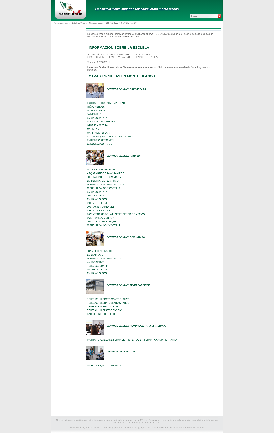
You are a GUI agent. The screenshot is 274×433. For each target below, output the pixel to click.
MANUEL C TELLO (97, 269)
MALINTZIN (93, 129)
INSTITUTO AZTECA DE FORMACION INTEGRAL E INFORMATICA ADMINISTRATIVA (132, 340)
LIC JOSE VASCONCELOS (101, 169)
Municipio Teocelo (96, 23)
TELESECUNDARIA (97, 266)
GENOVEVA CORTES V (99, 144)
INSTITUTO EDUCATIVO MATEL (104, 258)
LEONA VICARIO (96, 110)
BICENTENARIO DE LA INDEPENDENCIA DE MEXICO (116, 214)
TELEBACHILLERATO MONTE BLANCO (108, 299)
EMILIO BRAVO (95, 255)
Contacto (95, 427)
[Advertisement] (153, 392)
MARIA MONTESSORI (98, 133)
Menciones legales (79, 427)
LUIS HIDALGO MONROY (100, 218)
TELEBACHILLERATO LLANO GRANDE (108, 303)
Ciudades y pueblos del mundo (117, 427)
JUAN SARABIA (95, 195)
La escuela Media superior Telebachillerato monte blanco (137, 9)
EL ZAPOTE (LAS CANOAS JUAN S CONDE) (110, 136)
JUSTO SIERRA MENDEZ (100, 207)
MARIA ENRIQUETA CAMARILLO (104, 365)
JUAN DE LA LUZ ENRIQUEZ (102, 221)
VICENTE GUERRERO (99, 203)
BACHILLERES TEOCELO (101, 314)
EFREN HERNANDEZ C (100, 210)
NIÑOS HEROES (96, 107)
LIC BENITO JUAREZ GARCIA (103, 181)
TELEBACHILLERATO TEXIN (102, 306)
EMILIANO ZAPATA (97, 118)
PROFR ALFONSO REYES (101, 121)
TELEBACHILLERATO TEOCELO (104, 310)
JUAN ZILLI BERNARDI (99, 251)
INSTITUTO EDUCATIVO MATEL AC (106, 103)
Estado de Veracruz (79, 23)
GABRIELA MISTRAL (98, 125)
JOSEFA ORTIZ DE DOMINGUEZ (104, 177)
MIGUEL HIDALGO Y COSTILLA (103, 188)
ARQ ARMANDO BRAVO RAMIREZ (105, 173)
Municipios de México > (63, 23)
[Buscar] (219, 16)
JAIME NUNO (94, 114)
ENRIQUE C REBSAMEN (100, 140)
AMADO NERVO (95, 262)
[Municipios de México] (70, 15)
